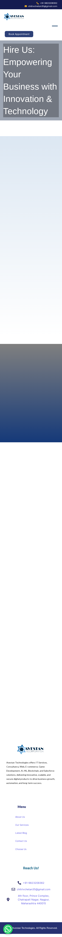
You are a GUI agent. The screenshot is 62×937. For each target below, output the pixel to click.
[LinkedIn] (35, 914)
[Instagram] (40, 914)
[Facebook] (29, 914)
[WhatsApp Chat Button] (8, 929)
